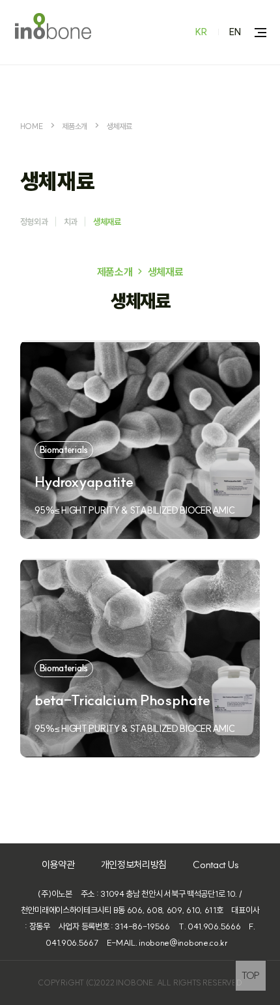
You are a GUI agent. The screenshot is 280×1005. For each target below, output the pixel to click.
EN (235, 32)
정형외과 (34, 221)
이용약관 (58, 864)
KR (201, 32)
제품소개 (74, 126)
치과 (70, 221)
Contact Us (215, 864)
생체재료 (119, 126)
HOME (31, 126)
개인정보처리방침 (134, 864)
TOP (251, 975)
